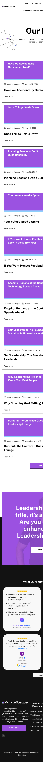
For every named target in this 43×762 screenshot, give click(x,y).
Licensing (22, 755)
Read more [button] (22, 648)
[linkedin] (3, 736)
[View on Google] (22, 654)
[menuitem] (29, 3)
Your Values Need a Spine (21, 221)
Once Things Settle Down (21, 134)
